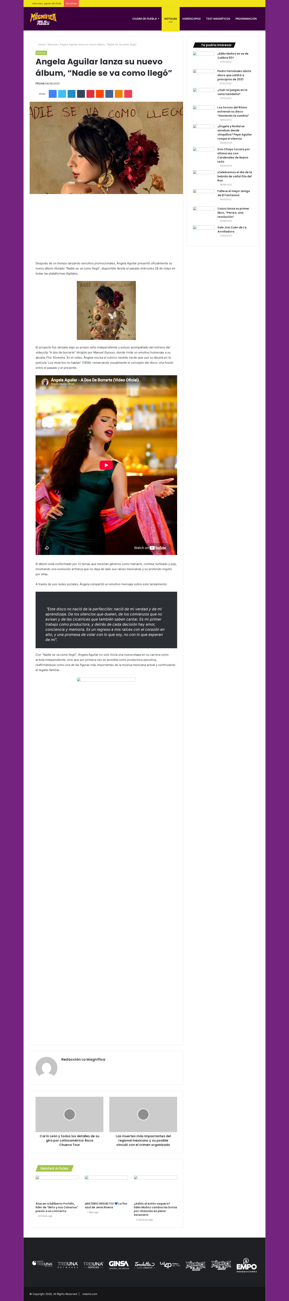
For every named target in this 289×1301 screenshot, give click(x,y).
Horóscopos (191, 18)
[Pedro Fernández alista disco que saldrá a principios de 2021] (203, 76)
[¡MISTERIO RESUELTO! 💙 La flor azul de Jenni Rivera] (106, 1188)
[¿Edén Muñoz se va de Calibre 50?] (203, 59)
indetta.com (90, 1294)
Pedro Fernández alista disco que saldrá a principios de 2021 (234, 75)
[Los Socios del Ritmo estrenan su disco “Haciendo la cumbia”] (203, 112)
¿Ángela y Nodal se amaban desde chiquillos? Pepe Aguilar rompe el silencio (234, 132)
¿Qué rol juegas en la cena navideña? (232, 92)
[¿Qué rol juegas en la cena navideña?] (203, 95)
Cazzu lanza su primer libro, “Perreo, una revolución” (233, 213)
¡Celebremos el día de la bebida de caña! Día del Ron (234, 176)
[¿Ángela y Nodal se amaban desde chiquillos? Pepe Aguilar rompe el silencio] (203, 131)
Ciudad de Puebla (144, 18)
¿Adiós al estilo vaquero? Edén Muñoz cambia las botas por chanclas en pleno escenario (155, 1209)
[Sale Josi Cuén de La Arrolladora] (203, 232)
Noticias (170, 18)
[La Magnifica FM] (43, 18)
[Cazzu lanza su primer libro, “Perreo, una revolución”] (203, 214)
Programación (246, 18)
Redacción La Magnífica (83, 1059)
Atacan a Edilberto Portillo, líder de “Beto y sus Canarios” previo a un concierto (57, 1207)
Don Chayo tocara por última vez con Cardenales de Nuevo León (233, 155)
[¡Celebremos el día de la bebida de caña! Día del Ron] (203, 177)
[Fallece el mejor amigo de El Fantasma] (203, 196)
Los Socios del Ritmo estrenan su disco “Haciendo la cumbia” (233, 111)
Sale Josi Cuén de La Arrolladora (232, 229)
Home (42, 44)
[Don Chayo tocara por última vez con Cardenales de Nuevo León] (203, 154)
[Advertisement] (106, 227)
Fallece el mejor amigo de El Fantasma (233, 193)
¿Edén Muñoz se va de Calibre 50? (233, 56)
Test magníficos (218, 18)
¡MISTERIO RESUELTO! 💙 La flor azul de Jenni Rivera (106, 1205)
